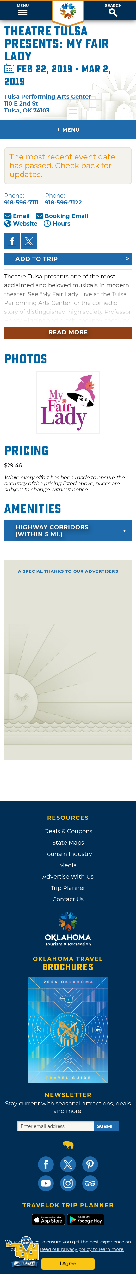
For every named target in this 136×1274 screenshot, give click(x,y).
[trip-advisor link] (90, 1183)
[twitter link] (68, 1164)
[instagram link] (68, 1183)
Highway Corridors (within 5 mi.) (52, 531)
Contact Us (68, 899)
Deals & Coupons (68, 831)
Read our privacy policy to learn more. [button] (82, 1249)
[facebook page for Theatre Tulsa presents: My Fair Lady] (12, 241)
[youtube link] (46, 1183)
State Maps (68, 842)
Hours (62, 223)
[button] (22, 10)
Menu (23, 5)
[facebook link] (46, 1164)
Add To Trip (36, 258)
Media (68, 865)
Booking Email (66, 216)
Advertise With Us (68, 876)
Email (21, 216)
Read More (68, 332)
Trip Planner (68, 888)
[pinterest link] (90, 1164)
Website (25, 223)
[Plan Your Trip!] (23, 1251)
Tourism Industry (68, 854)
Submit (106, 1126)
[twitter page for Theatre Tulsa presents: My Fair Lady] (29, 241)
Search (113, 5)
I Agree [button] (68, 1263)
